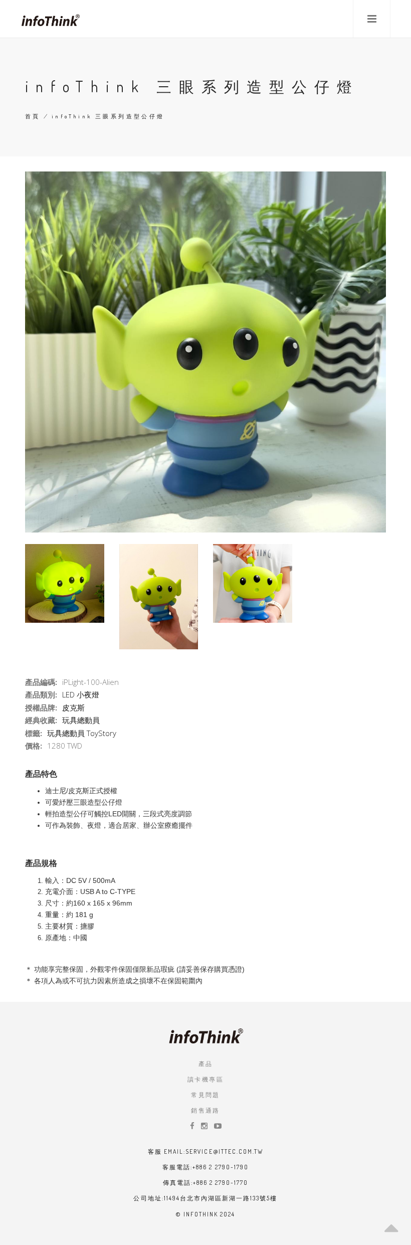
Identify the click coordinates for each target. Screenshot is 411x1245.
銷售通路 (205, 1110)
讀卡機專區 (205, 1079)
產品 (205, 1064)
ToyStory (101, 733)
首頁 (33, 116)
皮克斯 (73, 707)
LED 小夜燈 (80, 694)
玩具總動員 (81, 720)
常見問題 (205, 1095)
